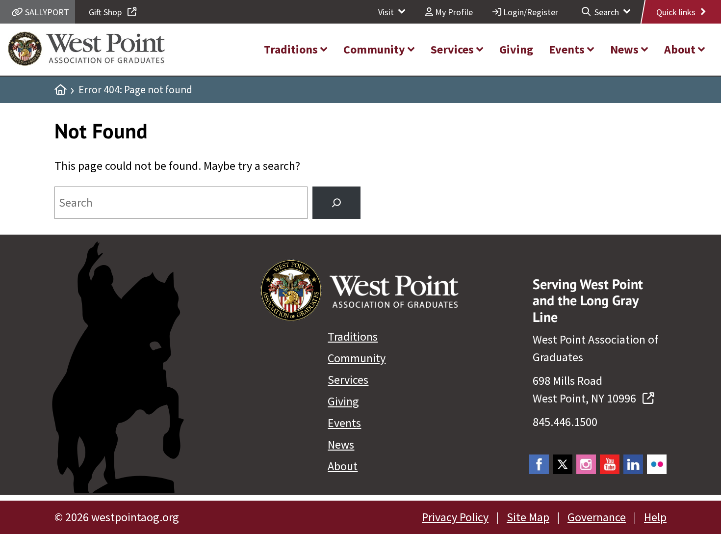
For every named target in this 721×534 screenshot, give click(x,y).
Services (348, 379)
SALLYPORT (46, 12)
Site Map (528, 517)
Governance (596, 517)
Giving (343, 401)
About (343, 466)
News (341, 444)
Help (655, 517)
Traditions (353, 336)
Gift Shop (106, 12)
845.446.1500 (565, 421)
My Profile (453, 12)
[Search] (336, 203)
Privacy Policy (455, 517)
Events (344, 422)
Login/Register (529, 12)
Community (357, 358)
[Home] (60, 89)
